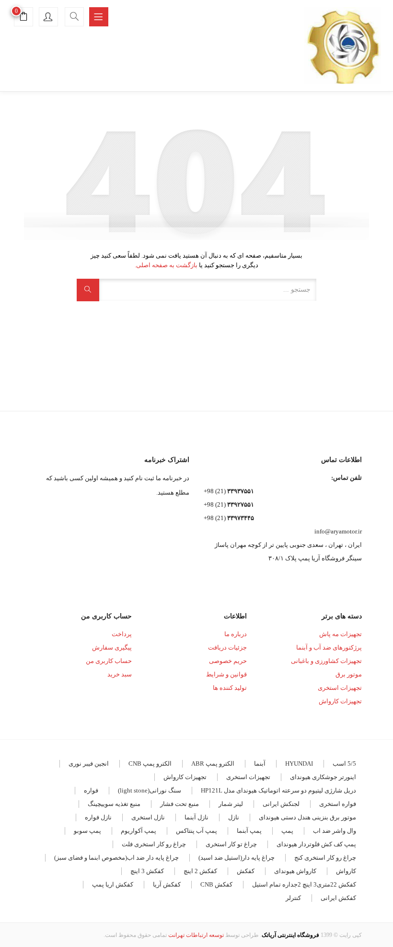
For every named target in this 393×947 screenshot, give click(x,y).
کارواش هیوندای (295, 871)
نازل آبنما (196, 817)
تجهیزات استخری (340, 687)
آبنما (260, 763)
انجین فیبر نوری (89, 763)
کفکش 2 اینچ (200, 871)
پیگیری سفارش (112, 647)
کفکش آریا (167, 884)
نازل (233, 817)
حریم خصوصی (228, 660)
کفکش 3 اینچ (147, 871)
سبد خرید (119, 674)
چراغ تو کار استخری (231, 844)
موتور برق (348, 674)
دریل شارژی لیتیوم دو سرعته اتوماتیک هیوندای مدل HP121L (278, 790)
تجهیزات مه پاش (340, 634)
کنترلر (293, 897)
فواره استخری (337, 803)
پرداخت (122, 634)
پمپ (287, 830)
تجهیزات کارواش (340, 701)
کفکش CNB (216, 884)
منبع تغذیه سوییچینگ (114, 803)
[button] (23, 18)
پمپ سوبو (87, 830)
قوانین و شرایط (226, 674)
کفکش (245, 871)
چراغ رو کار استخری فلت (154, 844)
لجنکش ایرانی (281, 803)
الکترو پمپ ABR (212, 763)
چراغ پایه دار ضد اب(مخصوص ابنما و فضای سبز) (116, 857)
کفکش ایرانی (338, 897)
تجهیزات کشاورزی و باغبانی (326, 660)
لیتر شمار (231, 803)
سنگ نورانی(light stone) (149, 790)
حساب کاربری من (109, 660)
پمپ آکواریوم (138, 830)
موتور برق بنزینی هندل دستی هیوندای (307, 817)
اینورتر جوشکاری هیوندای (323, 777)
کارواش (346, 871)
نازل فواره (98, 817)
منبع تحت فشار (179, 803)
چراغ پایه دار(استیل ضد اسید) (236, 857)
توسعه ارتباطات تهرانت (196, 935)
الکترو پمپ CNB (150, 763)
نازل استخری (148, 817)
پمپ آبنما (249, 830)
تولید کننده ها (230, 687)
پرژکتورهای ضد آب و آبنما (329, 647)
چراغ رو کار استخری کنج (325, 857)
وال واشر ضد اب (334, 830)
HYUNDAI (299, 763)
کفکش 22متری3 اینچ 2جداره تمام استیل (304, 884)
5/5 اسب (344, 763)
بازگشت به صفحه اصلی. (166, 265)
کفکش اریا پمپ (112, 884)
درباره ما (235, 634)
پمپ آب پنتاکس (196, 830)
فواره (91, 790)
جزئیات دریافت (227, 647)
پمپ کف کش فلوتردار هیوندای (316, 844)
